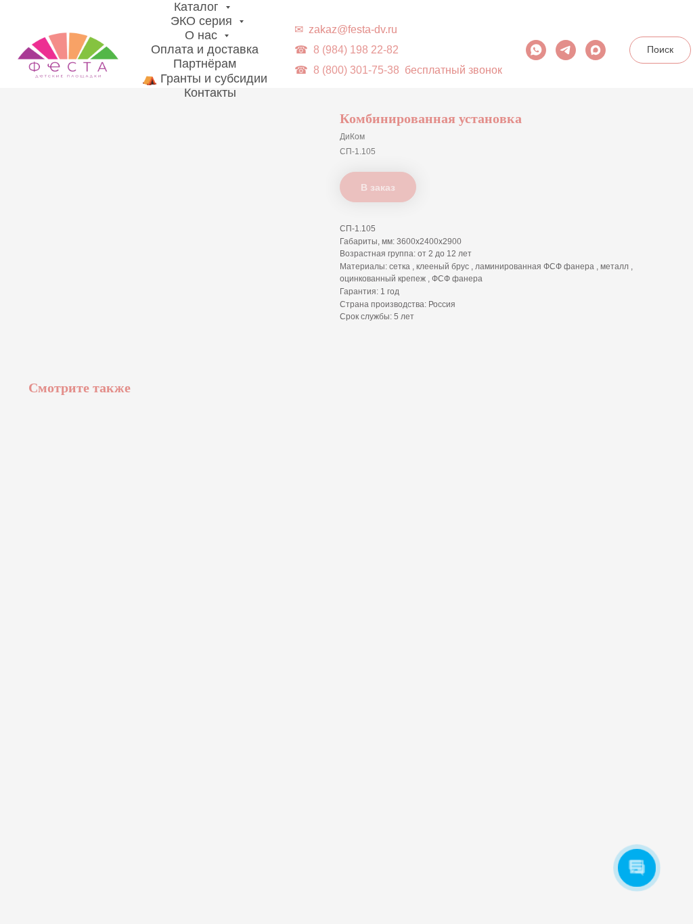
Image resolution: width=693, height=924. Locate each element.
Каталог (198, 7)
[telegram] (566, 50)
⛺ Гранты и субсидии (204, 78)
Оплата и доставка (205, 49)
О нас (203, 35)
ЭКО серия (203, 21)
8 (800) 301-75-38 (356, 70)
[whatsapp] (536, 50)
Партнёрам (204, 63)
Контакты (210, 92)
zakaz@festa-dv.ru (353, 29)
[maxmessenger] (595, 50)
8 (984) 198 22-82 (356, 49)
